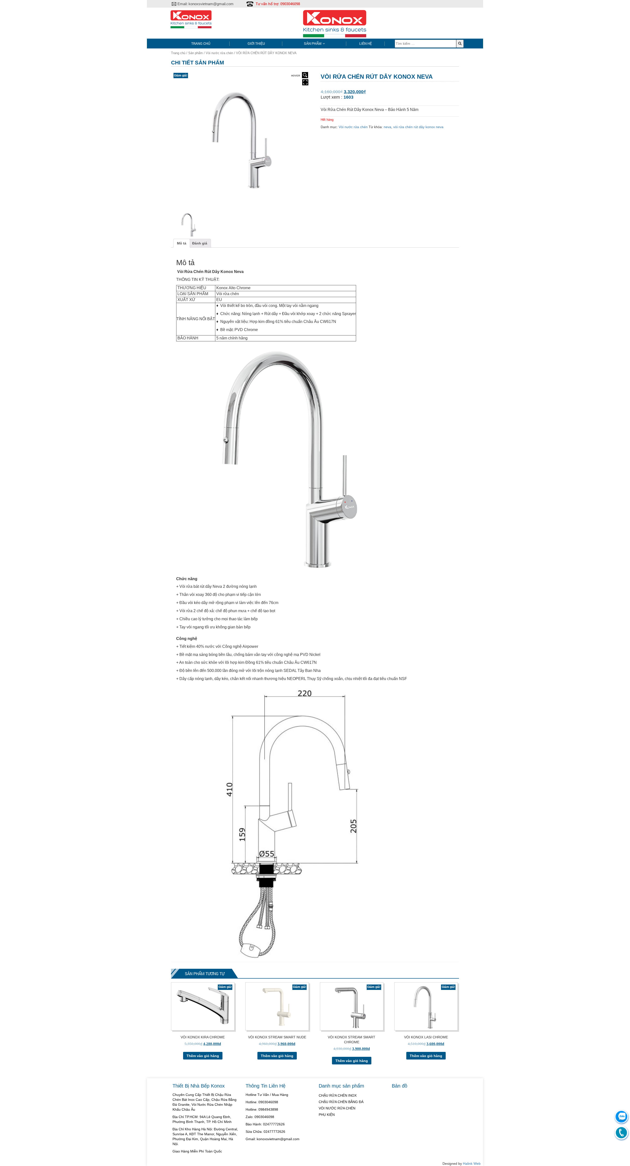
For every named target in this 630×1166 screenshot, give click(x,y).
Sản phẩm (312, 43)
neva (387, 127)
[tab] (181, 243)
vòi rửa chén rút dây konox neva (418, 127)
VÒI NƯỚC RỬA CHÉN (337, 1108)
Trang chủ (200, 43)
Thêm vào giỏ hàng (203, 1056)
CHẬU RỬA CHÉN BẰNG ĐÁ (341, 1102)
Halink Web (472, 1164)
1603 (348, 97)
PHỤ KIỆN (327, 1115)
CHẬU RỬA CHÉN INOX (338, 1095)
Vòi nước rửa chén (219, 53)
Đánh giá (199, 243)
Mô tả (181, 243)
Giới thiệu (256, 43)
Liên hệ (365, 43)
